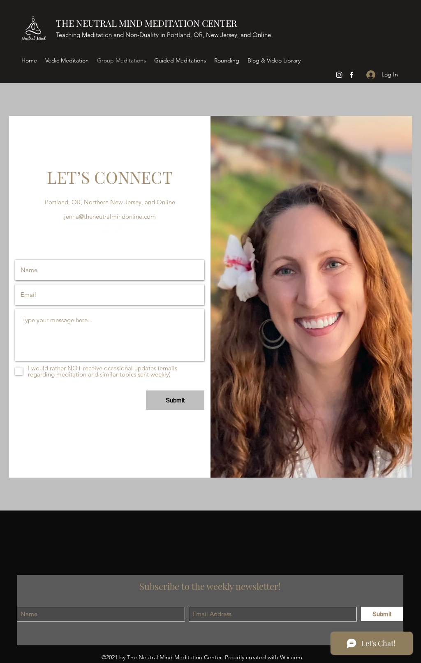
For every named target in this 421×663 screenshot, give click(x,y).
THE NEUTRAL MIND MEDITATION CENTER (146, 23)
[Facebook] (351, 75)
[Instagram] (339, 75)
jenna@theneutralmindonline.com (110, 216)
